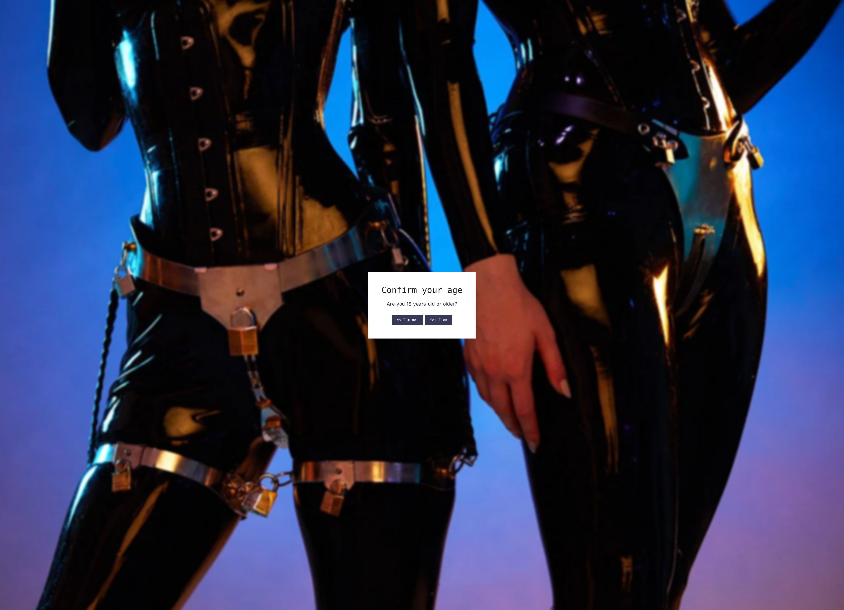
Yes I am (438, 320)
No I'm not (407, 320)
